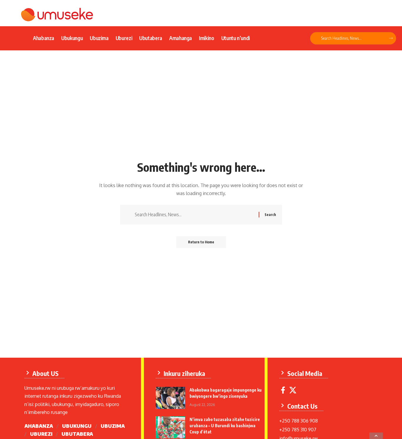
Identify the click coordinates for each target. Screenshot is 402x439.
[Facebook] (283, 390)
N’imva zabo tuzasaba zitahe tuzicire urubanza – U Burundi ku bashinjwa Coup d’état (225, 425)
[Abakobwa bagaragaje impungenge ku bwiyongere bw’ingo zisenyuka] (170, 398)
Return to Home (201, 242)
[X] (293, 390)
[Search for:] (194, 215)
